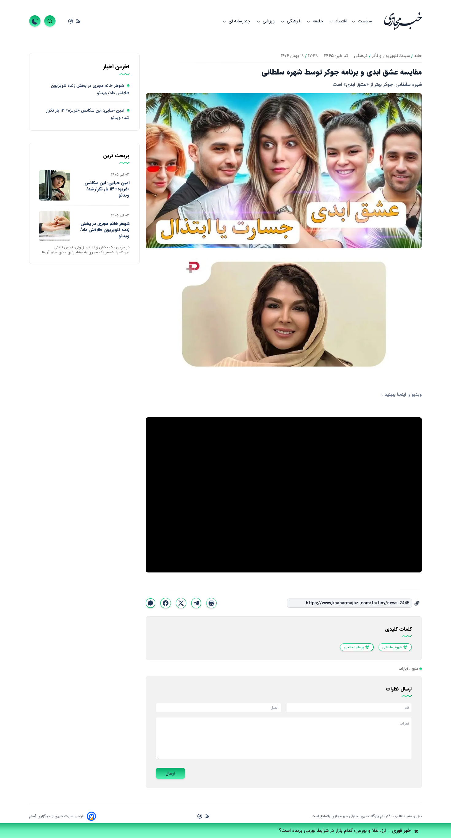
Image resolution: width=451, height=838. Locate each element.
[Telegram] (70, 21)
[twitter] (181, 603)
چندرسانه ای (240, 21)
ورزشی (269, 21)
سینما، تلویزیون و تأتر (391, 56)
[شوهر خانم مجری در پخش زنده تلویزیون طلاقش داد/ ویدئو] (54, 226)
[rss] (78, 21)
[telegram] (196, 603)
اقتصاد (341, 21)
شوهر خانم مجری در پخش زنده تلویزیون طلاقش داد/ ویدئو (104, 229)
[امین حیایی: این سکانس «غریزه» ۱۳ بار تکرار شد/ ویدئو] (54, 185)
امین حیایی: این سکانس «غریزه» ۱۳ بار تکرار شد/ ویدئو (106, 189)
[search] (50, 21)
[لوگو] (403, 21)
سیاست (365, 21)
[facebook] (165, 603)
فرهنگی (294, 21)
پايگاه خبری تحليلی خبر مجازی (354, 816)
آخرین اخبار (116, 66)
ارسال (170, 773)
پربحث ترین (116, 155)
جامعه (318, 21)
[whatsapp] (150, 603)
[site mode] (34, 21)
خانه (418, 55)
